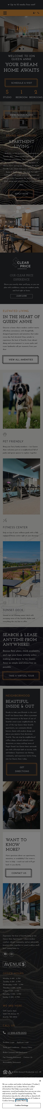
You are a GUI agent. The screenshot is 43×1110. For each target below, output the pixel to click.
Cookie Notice (21, 1101)
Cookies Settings (21, 1105)
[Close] (40, 1080)
